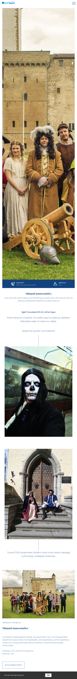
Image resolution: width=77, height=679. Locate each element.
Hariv (47, 298)
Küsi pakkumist (13, 665)
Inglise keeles (58, 298)
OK (48, 675)
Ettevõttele (37, 298)
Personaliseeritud (36, 301)
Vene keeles (53, 301)
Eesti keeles (23, 298)
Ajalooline (10, 298)
